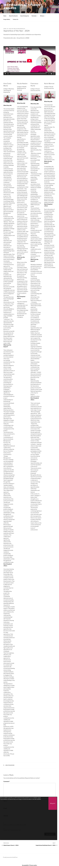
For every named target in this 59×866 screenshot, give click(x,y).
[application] (29, 60)
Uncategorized (9, 765)
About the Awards (13, 15)
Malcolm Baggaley (19, 28)
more (39, 797)
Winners (42, 15)
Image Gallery (6, 19)
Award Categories (24, 15)
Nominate (34, 15)
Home (4, 15)
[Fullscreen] (53, 73)
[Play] (5, 73)
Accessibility (25, 865)
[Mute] (51, 73)
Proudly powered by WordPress (10, 857)
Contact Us (15, 19)
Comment (6, 781)
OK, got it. (52, 803)
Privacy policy (33, 865)
